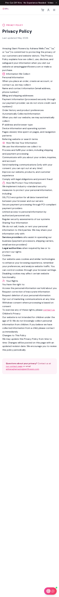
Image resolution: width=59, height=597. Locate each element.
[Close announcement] (56, 3)
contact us (49, 309)
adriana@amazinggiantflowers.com (22, 369)
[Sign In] (48, 9)
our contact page (14, 366)
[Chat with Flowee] (50, 591)
